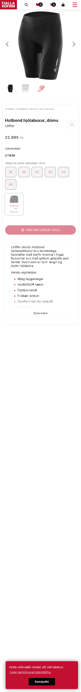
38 (24, 172)
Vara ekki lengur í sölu (42, 229)
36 (11, 172)
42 (50, 172)
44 (63, 172)
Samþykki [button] (42, 681)
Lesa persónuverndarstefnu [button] (30, 672)
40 (37, 172)
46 (11, 184)
